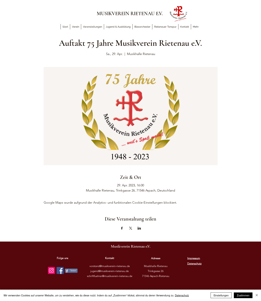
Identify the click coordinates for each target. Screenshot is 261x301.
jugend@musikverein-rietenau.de (109, 271)
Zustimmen (243, 295)
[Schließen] (257, 295)
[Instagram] (51, 270)
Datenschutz (182, 295)
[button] (195, 26)
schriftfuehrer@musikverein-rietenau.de (109, 276)
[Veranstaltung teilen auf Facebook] (122, 228)
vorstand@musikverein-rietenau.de (109, 266)
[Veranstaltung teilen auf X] (130, 228)
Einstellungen (221, 295)
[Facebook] (60, 270)
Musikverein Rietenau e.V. (130, 246)
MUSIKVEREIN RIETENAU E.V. (130, 14)
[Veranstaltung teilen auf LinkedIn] (139, 228)
